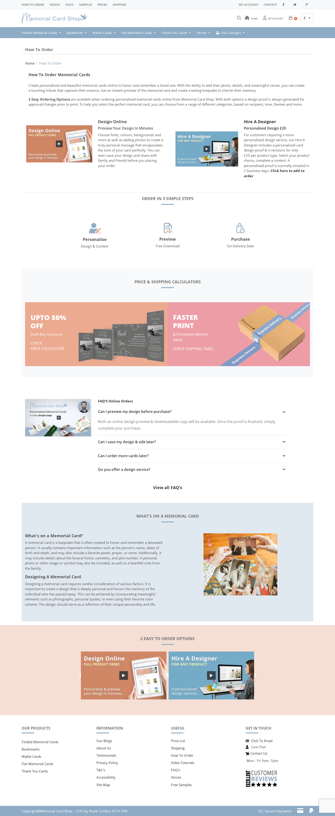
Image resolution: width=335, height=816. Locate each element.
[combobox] (307, 18)
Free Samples (181, 784)
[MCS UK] (56, 18)
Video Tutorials (182, 762)
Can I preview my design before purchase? (134, 411)
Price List (178, 740)
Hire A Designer (260, 121)
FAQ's (175, 770)
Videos (54, 5)
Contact (270, 5)
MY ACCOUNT (248, 5)
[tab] (192, 412)
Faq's (69, 5)
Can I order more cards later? (123, 456)
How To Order (33, 5)
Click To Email (262, 740)
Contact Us (258, 753)
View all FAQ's (167, 487)
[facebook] (285, 5)
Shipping (119, 5)
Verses (176, 777)
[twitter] (297, 5)
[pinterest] (308, 5)
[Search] (239, 18)
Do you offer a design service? (124, 469)
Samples (85, 5)
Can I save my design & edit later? (127, 442)
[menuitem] (43, 32)
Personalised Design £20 (265, 128)
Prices (102, 5)
